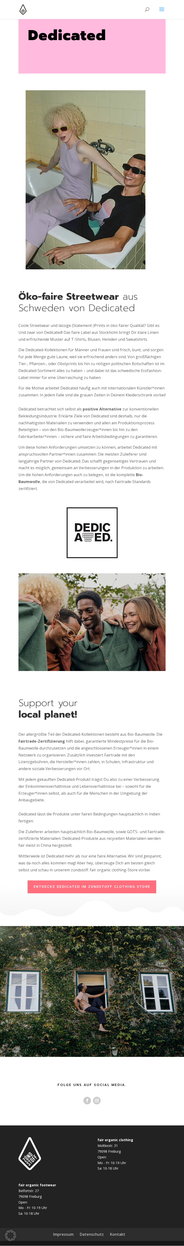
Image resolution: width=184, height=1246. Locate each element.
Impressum (63, 1234)
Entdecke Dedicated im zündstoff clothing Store (92, 886)
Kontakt (117, 1234)
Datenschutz (92, 1234)
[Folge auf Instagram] (97, 1100)
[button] (10, 1235)
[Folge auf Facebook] (87, 1100)
